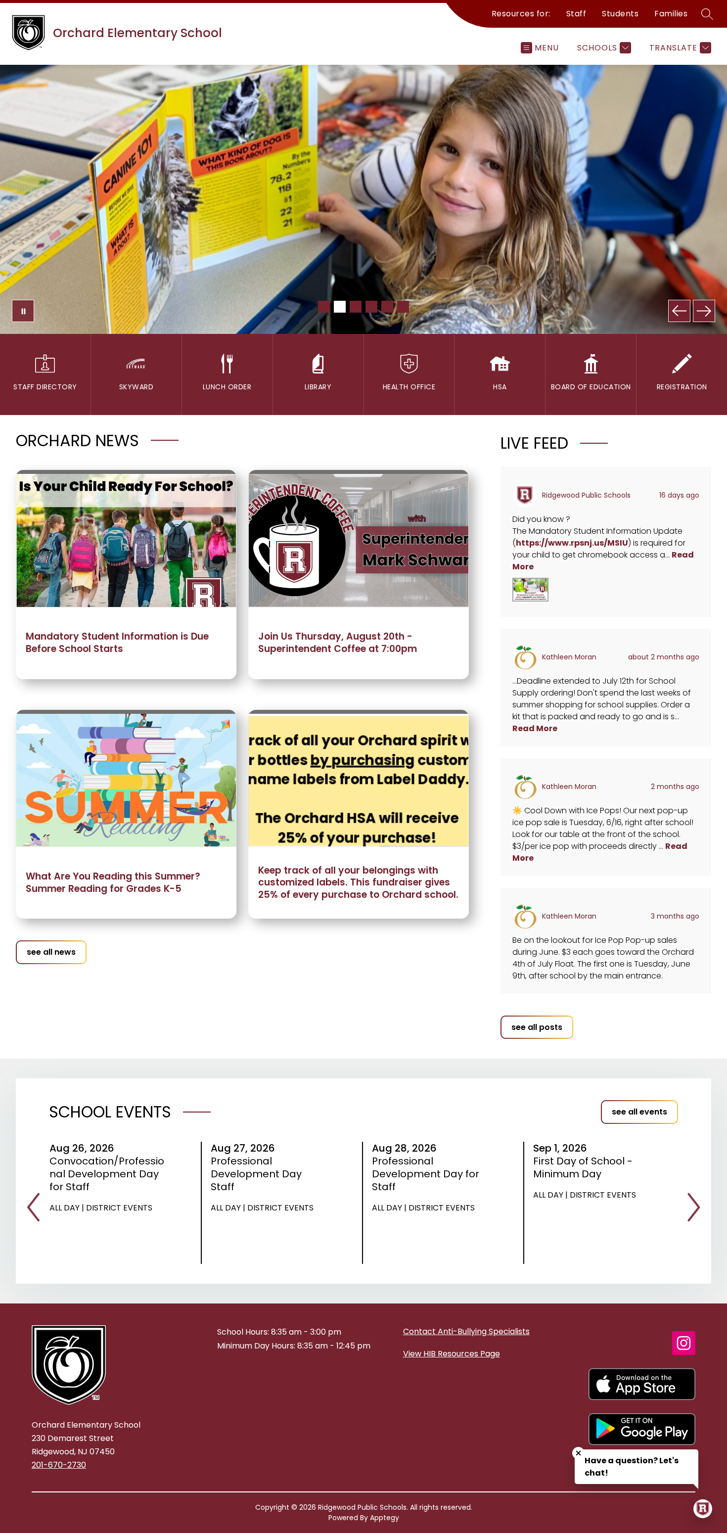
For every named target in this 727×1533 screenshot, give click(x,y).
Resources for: (521, 13)
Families (670, 13)
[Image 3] (356, 307)
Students (620, 13)
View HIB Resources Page (451, 1353)
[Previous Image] (679, 311)
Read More (534, 728)
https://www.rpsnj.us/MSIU (572, 543)
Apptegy (384, 1518)
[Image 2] (340, 307)
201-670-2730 (59, 1465)
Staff (576, 13)
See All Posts (536, 1027)
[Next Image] (704, 311)
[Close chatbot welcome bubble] (578, 1453)
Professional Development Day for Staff (425, 1174)
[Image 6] (403, 307)
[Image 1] (324, 307)
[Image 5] (387, 307)
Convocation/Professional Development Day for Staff (106, 1174)
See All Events (639, 1111)
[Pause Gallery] (23, 311)
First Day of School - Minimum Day (583, 1167)
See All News (51, 952)
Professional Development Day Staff (256, 1174)
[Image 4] (371, 307)
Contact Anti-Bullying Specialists (466, 1331)
